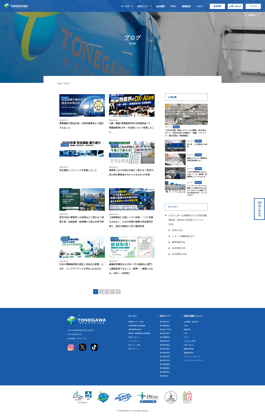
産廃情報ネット (254, 15)
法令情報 (176, 248)
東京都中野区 (165, 349)
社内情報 (176, 254)
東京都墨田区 (165, 337)
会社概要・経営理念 (191, 322)
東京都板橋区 (165, 364)
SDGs (173, 6)
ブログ (199, 6)
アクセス (253, 6)
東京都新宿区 (165, 353)
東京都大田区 (165, 357)
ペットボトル (133, 341)
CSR (185, 333)
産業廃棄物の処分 (135, 329)
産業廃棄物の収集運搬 (136, 326)
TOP (59, 84)
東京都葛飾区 (165, 326)
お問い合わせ (235, 6)
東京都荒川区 (165, 341)
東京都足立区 (165, 322)
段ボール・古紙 (134, 345)
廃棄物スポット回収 (135, 322)
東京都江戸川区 (165, 329)
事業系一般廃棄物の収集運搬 (139, 333)
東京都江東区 (165, 333)
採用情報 (217, 6)
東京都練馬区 (165, 368)
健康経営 (186, 6)
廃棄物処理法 (189, 353)
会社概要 (160, 6)
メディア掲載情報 (181, 236)
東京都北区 (164, 376)
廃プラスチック (134, 349)
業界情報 (176, 242)
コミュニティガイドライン (194, 360)
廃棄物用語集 (189, 349)
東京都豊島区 (165, 372)
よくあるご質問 (189, 341)
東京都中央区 (165, 360)
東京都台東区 (165, 345)
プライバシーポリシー (192, 357)
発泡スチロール (134, 337)
